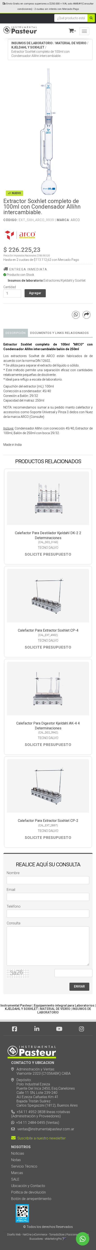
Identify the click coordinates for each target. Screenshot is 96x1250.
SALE (15, 1179)
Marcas (17, 1173)
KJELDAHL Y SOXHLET (27, 47)
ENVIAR (79, 986)
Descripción (16, 333)
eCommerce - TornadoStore (48, 1234)
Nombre (13, 873)
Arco (75, 220)
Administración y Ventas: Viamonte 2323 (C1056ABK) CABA (41, 1071)
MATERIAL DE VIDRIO (70, 43)
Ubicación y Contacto (28, 1186)
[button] (70, 29)
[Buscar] (91, 18)
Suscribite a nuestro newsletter (41, 1138)
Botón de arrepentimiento (31, 1199)
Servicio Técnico (24, 1166)
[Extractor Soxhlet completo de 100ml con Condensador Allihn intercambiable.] (48, 131)
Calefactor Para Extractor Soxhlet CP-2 (48, 821)
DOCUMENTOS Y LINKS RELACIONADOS (59, 333)
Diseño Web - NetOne (19, 1234)
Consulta (13, 923)
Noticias (17, 1153)
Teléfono (14, 906)
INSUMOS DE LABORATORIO (32, 43)
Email (11, 890)
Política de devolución (28, 1192)
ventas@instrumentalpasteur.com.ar (45, 1129)
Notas (16, 1160)
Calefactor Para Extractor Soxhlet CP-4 (48, 630)
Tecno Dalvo (48, 547)
